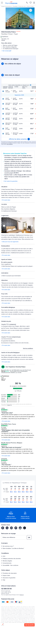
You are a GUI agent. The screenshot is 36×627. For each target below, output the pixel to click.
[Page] (2, 527)
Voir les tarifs (29, 625)
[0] (30, 3)
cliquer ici (9, 405)
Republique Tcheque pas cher (19, 6)
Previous (4, 225)
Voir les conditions (28, 348)
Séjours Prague (30, 6)
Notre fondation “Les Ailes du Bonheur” (13, 548)
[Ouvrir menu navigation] (1, 2)
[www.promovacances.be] (11, 2)
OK (29, 537)
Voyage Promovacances (6, 6)
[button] (18, 225)
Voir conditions (10, 144)
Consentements (7, 563)
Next (32, 225)
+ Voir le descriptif (6, 50)
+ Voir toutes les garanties (10, 181)
